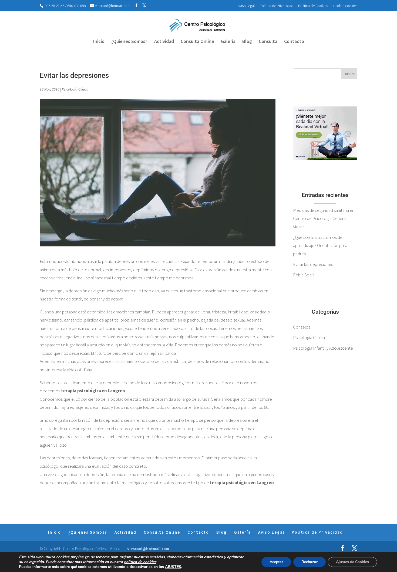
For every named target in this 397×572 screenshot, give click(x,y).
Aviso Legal (246, 5)
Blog (247, 41)
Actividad (164, 41)
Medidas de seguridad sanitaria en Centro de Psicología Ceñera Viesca (323, 218)
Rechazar (309, 561)
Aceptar (276, 561)
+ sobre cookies (345, 5)
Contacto (294, 41)
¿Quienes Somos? (129, 41)
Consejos (301, 327)
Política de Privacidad (276, 5)
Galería (228, 41)
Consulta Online (197, 41)
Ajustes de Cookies (352, 561)
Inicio (99, 41)
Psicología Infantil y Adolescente (323, 348)
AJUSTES (173, 566)
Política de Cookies (313, 5)
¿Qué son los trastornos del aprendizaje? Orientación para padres (320, 245)
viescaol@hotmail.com (148, 548)
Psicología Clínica (75, 89)
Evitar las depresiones (313, 264)
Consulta (268, 41)
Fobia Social (304, 275)
